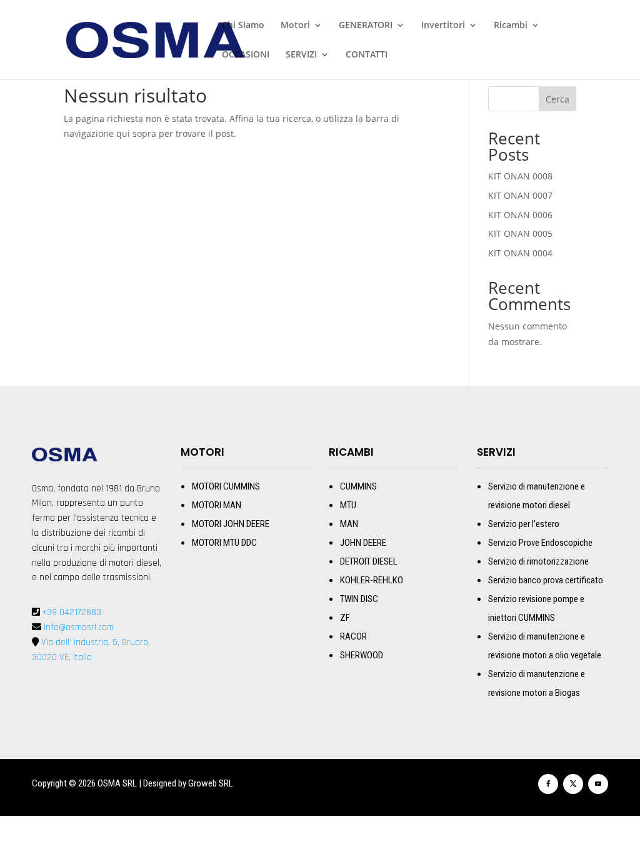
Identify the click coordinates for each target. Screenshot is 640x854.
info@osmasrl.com (77, 627)
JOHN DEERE (363, 542)
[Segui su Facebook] (548, 784)
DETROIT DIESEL (369, 561)
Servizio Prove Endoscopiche (540, 542)
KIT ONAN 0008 (520, 176)
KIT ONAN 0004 (520, 253)
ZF (345, 617)
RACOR (353, 636)
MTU (348, 505)
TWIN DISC (359, 599)
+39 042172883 (71, 612)
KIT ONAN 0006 (520, 215)
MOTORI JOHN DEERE (230, 524)
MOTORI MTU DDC (224, 542)
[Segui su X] (573, 784)
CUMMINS (358, 486)
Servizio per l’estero (523, 524)
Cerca (557, 99)
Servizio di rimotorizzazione (538, 561)
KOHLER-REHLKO (371, 580)
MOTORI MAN (216, 505)
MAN (349, 524)
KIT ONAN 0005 (520, 233)
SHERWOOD (361, 655)
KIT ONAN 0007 (520, 195)
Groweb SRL (210, 783)
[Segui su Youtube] (598, 784)
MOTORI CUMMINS (226, 486)
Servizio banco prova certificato (545, 580)
